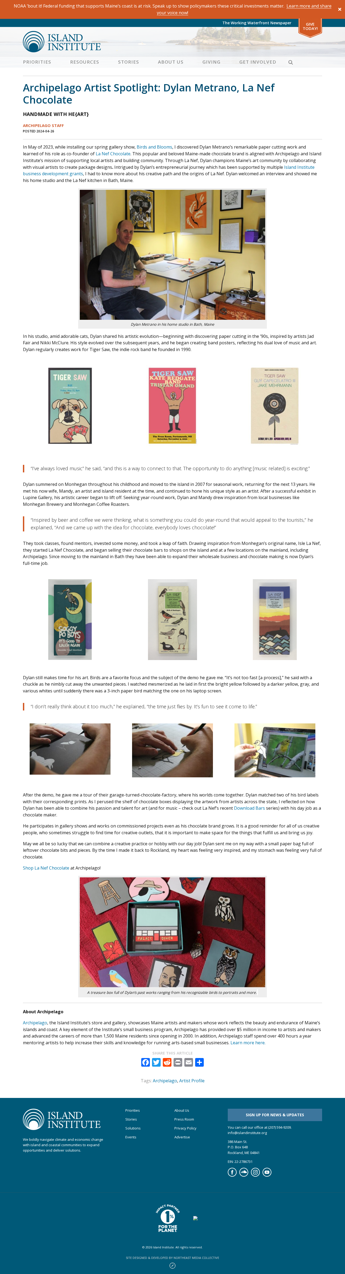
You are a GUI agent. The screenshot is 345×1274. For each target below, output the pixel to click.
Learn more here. (247, 1043)
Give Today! (310, 26)
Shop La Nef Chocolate (46, 868)
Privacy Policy (185, 1128)
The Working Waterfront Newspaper (256, 22)
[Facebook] (232, 1175)
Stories (128, 62)
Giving (211, 62)
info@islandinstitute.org (247, 1132)
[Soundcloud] (243, 1175)
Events (130, 1137)
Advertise (182, 1137)
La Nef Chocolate (113, 154)
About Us (171, 62)
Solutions (133, 1128)
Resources (84, 62)
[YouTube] (267, 1175)
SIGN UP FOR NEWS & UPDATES (275, 1114)
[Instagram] (255, 1175)
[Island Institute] (172, 41)
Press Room (184, 1119)
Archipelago (35, 1023)
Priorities (37, 62)
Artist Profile (192, 1081)
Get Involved (257, 62)
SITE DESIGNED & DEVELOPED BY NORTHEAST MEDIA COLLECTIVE (172, 1258)
